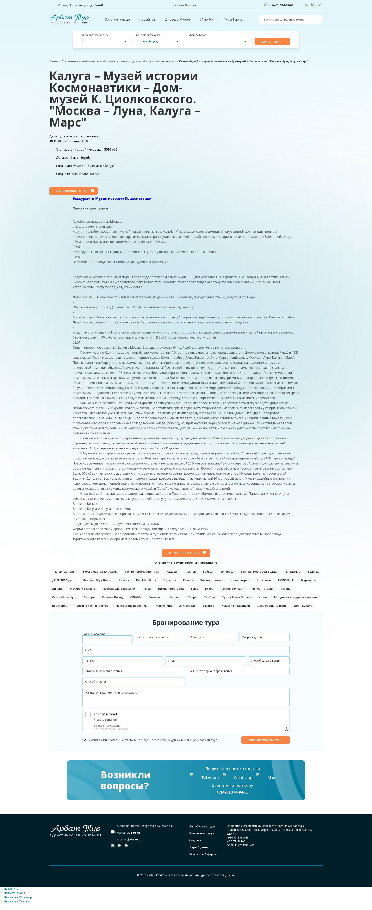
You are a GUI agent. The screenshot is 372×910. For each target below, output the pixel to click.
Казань (188, 580)
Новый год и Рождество (91, 606)
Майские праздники (236, 606)
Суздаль (195, 840)
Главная (54, 61)
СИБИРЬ (135, 597)
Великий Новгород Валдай (259, 571)
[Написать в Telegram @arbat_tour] (307, 5)
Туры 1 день (233, 19)
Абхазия (172, 571)
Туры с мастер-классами (100, 571)
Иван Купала (303, 606)
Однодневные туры (165, 61)
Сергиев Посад (112, 597)
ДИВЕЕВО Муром (64, 580)
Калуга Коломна (211, 580)
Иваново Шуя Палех (97, 580)
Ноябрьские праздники (132, 606)
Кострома (264, 580)
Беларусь (226, 571)
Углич (263, 597)
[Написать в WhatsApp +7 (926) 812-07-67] (313, 5)
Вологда (313, 571)
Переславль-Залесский (119, 588)
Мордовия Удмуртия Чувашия (295, 597)
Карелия (170, 580)
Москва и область (83, 588)
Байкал (208, 571)
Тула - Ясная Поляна (236, 597)
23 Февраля (187, 606)
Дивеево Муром (177, 19)
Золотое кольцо (117, 19)
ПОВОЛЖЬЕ (286, 580)
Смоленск (155, 597)
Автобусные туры (202, 826)
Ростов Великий (232, 588)
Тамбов (209, 597)
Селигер (175, 597)
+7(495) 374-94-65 (232, 792)
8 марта (208, 606)
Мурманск (308, 580)
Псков (209, 588)
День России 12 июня (272, 606)
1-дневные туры (63, 571)
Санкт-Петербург (64, 597)
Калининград (240, 580)
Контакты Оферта (202, 854)
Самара (89, 597)
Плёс (194, 588)
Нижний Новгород (171, 588)
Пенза (146, 588)
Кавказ (124, 580)
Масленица (164, 606)
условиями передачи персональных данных (152, 740)
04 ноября (207, 19)
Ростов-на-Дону (262, 588)
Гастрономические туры (142, 571)
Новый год (147, 19)
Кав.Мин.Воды (146, 580)
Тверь (192, 597)
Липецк (57, 588)
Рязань (285, 588)
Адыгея (191, 571)
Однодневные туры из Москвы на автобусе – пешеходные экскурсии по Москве (106, 61)
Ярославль (59, 606)
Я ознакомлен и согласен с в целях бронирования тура (153, 740)
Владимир (293, 571)
